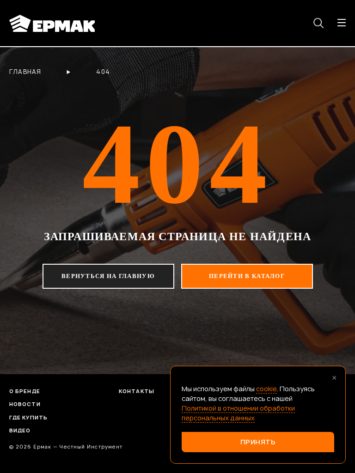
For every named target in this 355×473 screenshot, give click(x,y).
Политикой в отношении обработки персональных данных (238, 413)
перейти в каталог (247, 276)
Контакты (136, 391)
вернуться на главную (108, 276)
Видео (20, 430)
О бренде (24, 391)
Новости (25, 404)
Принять (258, 441)
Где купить (28, 417)
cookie (266, 388)
